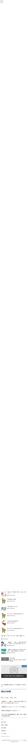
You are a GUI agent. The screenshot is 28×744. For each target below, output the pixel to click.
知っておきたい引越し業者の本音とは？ (15, 613)
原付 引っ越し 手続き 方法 (8, 697)
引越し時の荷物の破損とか (13, 621)
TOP (2, 719)
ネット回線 (3, 733)
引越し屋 (17, 659)
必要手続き (3, 730)
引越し (12, 659)
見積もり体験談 (4, 725)
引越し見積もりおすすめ (12, 606)
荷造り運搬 (12, 658)
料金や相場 (3, 722)
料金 (21, 659)
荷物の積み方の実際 (11, 599)
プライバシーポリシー (5, 736)
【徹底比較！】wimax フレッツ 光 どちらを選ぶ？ (13, 706)
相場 (25, 659)
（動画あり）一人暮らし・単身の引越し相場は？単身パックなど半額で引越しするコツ (13, 702)
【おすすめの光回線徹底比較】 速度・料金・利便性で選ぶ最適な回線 (13, 715)
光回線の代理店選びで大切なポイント (10, 710)
